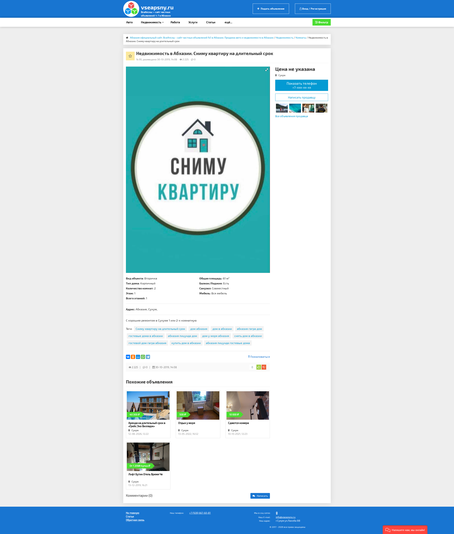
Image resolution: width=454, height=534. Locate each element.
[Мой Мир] (138, 357)
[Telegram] (148, 357)
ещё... (228, 22)
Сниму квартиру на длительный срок (160, 328)
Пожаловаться (260, 356)
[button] (267, 70)
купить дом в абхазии (186, 343)
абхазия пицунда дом (182, 335)
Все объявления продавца (291, 116)
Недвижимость (151, 22)
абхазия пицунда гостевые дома (228, 343)
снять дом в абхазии (248, 335)
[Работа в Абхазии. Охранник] (321, 107)
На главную (132, 512)
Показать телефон (302, 85)
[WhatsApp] (143, 357)
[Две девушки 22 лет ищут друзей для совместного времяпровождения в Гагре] (282, 107)
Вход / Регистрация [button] (314, 8)
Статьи (210, 22)
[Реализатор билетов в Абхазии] (295, 107)
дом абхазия (198, 328)
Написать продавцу (301, 97)
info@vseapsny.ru (285, 517)
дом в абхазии (222, 328)
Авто (129, 22)
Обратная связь (135, 519)
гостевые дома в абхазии (146, 335)
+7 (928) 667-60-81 (200, 512)
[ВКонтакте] (128, 357)
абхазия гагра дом (249, 328)
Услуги (193, 22)
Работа (175, 22)
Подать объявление (272, 8)
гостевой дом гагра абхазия (147, 343)
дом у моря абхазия (215, 335)
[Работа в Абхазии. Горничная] (308, 107)
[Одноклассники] (133, 357)
